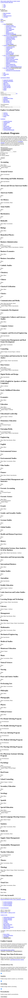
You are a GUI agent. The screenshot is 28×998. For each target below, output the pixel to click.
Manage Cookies (7, 938)
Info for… (4, 9)
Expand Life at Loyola (14, 55)
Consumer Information (8, 935)
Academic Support (10, 53)
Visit (4, 4)
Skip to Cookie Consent (15, 1)
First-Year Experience (10, 56)
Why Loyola (8, 41)
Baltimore (8, 63)
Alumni (5, 88)
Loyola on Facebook (7, 901)
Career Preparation (10, 69)
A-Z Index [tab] (5, 16)
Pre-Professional (5, 721)
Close (2, 19)
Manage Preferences (18, 951)
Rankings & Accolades (11, 26)
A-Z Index (5, 922)
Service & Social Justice (11, 65)
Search (2, 21)
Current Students (6, 86)
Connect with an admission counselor (17, 899)
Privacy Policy (6, 934)
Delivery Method (5, 155)
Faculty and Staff (7, 87)
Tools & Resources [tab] (7, 15)
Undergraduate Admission (11, 36)
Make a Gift (5, 83)
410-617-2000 (4, 912)
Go (16, 93)
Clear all (2, 157)
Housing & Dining (10, 58)
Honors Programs (10, 54)
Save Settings (4, 996)
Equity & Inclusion (10, 29)
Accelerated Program (6, 166)
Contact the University (8, 80)
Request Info (6, 74)
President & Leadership (11, 34)
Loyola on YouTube (7, 904)
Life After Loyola (7, 68)
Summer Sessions (10, 44)
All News (5, 112)
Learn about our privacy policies (7, 949)
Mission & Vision (10, 32)
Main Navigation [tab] (7, 13)
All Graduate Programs (5, 150)
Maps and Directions (7, 924)
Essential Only (9, 951)
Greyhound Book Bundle (8, 129)
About (4, 24)
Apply (4, 5)
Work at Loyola (6, 85)
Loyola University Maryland (7, 2)
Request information (5, 899)
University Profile (10, 25)
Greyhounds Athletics (5, 77)
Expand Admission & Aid (16, 35)
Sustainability (9, 30)
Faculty (7, 50)
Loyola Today (6, 115)
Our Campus (8, 28)
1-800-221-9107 (11, 912)
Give (4, 7)
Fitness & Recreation (10, 60)
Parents (4, 89)
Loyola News (6, 923)
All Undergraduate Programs (6, 148)
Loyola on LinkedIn (7, 905)
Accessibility (6, 936)
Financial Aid (9, 40)
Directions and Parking (8, 81)
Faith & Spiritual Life (10, 64)
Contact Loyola (4, 914)
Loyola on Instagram (7, 903)
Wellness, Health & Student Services (14, 66)
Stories (4, 116)
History (7, 31)
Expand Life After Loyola (16, 68)
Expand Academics (12, 45)
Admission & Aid (7, 35)
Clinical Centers (6, 925)
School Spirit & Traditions (11, 61)
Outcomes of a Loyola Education (13, 70)
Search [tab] (4, 14)
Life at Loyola (6, 55)
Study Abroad (9, 51)
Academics (5, 45)
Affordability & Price (10, 39)
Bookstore (5, 99)
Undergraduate (9, 48)
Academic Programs (10, 46)
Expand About (9, 24)
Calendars (5, 82)
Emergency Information (8, 927)
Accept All (3, 951)
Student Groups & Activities (12, 59)
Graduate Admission (10, 38)
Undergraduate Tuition (8, 98)
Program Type (5, 153)
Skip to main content (5, 1)
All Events (5, 114)
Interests (3, 154)
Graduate (8, 49)
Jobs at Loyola (6, 102)
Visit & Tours (9, 42)
